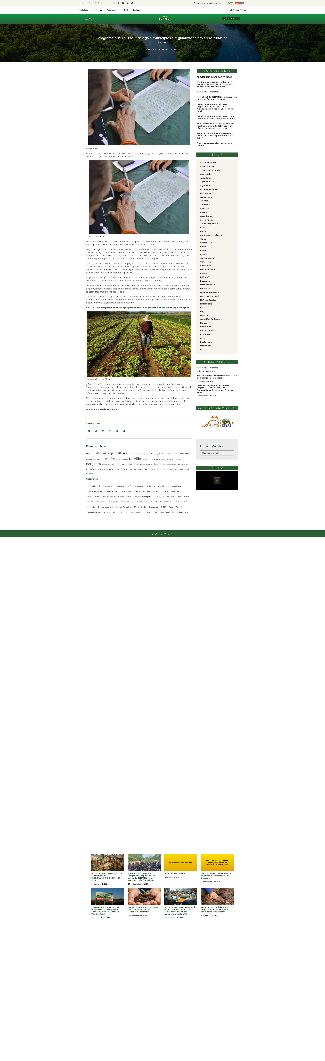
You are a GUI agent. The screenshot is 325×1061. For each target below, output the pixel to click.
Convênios (97, 10)
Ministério (157, 464)
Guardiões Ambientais (96, 512)
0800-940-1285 (215, 3)
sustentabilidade (183, 469)
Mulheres (166, 464)
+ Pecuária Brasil (93, 486)
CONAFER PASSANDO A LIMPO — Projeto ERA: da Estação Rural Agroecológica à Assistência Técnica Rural (215, 107)
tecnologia (89, 473)
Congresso (113, 502)
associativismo (93, 497)
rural (147, 469)
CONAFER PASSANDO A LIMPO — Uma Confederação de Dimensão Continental (217, 117)
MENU (91, 19)
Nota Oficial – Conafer (207, 92)
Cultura (149, 502)
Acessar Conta (239, 10)
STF (175, 469)
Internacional (177, 512)
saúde (158, 469)
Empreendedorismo (106, 507)
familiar (136, 459)
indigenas (170, 459)
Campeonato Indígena (142, 497)
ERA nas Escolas (140, 507)
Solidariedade (168, 469)
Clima (186, 497)
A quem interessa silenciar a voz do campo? (214, 144)
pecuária (91, 469)
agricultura (117, 453)
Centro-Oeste (168, 497)
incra (164, 459)
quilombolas (132, 469)
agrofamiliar (160, 454)
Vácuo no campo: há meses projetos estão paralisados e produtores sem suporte (214, 135)
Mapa (135, 464)
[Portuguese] (229, 3)
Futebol (179, 507)
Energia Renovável (123, 507)
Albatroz (136, 491)
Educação (91, 507)
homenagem (156, 459)
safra (153, 469)
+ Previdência (108, 486)
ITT (186, 512)
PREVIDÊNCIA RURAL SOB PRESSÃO (214, 77)
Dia (126, 459)
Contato (136, 10)
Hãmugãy (111, 512)
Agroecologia (125, 491)
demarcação (120, 459)
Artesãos (156, 491)
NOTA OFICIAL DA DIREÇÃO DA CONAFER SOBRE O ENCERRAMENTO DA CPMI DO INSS (106, 876)
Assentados (175, 491)
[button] (89, 431)
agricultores (96, 453)
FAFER (163, 507)
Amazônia (175, 454)
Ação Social (151, 486)
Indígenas (147, 512)
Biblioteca (83, 10)
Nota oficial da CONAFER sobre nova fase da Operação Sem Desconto (217, 98)
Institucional (165, 512)
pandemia (184, 464)
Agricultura (176, 486)
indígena (177, 459)
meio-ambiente (145, 464)
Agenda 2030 (163, 486)
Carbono (157, 497)
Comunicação (101, 502)
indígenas (93, 464)
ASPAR (165, 491)
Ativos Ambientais (109, 497)
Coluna (90, 502)
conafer (108, 458)
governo (146, 459)
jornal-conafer (110, 464)
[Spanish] (236, 3)
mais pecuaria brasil (123, 464)
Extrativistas (153, 507)
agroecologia (149, 454)
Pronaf (123, 469)
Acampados (139, 486)
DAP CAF (158, 502)
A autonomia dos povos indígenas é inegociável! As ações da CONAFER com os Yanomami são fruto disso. (216, 84)
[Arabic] (243, 3)
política (101, 469)
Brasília (121, 497)
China (179, 497)
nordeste (173, 464)
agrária (168, 454)
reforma (140, 469)
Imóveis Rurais (135, 512)
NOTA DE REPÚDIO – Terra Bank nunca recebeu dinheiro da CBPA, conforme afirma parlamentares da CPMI (215, 125)
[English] (233, 3)
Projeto (117, 469)
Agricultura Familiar (95, 491)
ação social (185, 454)
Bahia (88, 459)
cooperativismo (138, 502)
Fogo (171, 507)
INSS (126, 10)
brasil (93, 459)
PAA (178, 464)
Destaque (168, 502)
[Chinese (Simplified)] (239, 3)
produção (110, 469)
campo (98, 459)
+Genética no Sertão (124, 486)
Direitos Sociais (181, 502)
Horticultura (122, 512)
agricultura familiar (135, 454)
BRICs (128, 497)
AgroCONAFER (111, 491)
